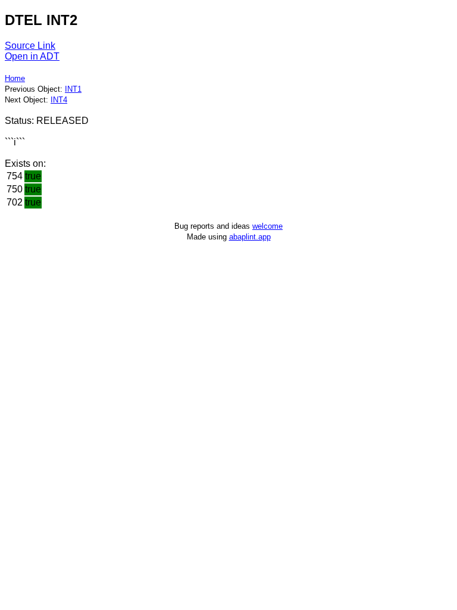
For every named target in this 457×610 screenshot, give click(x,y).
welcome (267, 226)
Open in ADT (32, 56)
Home (15, 78)
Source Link (30, 46)
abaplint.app (250, 236)
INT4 (59, 99)
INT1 (73, 89)
